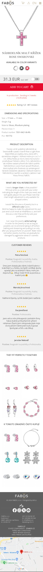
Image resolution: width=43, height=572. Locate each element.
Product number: (16, 132)
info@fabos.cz (28, 520)
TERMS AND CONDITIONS (21, 530)
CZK (36, 79)
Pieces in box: (8, 129)
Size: (12, 118)
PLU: (7, 136)
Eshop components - (21, 528)
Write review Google (21, 532)
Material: (15, 125)
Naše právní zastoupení (21, 535)
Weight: (6, 122)
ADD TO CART (19, 87)
